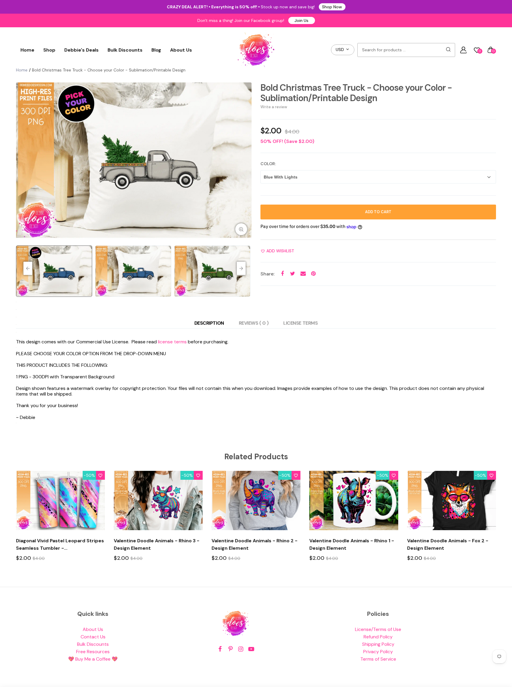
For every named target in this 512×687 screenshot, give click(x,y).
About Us (181, 50)
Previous (22, 161)
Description (209, 323)
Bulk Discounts (125, 50)
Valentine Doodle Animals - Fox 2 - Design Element (447, 544)
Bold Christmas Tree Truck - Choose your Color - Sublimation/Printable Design (356, 92)
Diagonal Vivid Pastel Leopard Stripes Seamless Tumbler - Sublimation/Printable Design (60, 545)
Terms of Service (378, 659)
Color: (268, 163)
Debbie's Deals (81, 50)
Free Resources (93, 651)
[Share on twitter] (292, 274)
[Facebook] (220, 649)
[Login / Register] (463, 49)
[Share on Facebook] (282, 274)
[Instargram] (240, 649)
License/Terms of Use (378, 629)
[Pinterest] (230, 649)
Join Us (301, 20)
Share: (267, 274)
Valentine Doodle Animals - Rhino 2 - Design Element (254, 544)
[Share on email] (303, 274)
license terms (172, 342)
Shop (49, 50)
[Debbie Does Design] (256, 49)
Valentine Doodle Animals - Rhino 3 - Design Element (156, 544)
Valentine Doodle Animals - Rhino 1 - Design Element (351, 544)
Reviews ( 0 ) (254, 323)
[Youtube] (251, 649)
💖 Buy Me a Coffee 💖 (93, 659)
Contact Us (93, 637)
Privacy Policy (378, 651)
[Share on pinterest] (313, 274)
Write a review (273, 106)
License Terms (300, 323)
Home (27, 50)
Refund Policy (378, 637)
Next (246, 161)
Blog (156, 50)
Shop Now (332, 6)
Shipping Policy (378, 644)
